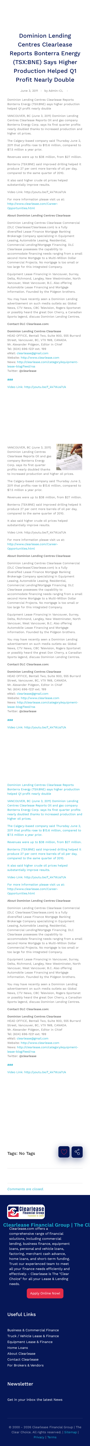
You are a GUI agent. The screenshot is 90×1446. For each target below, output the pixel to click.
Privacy (39, 1437)
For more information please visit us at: (36, 884)
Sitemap (70, 1432)
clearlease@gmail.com (32, 353)
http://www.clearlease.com (40, 357)
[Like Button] (64, 1152)
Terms (52, 1437)
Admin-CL (56, 90)
